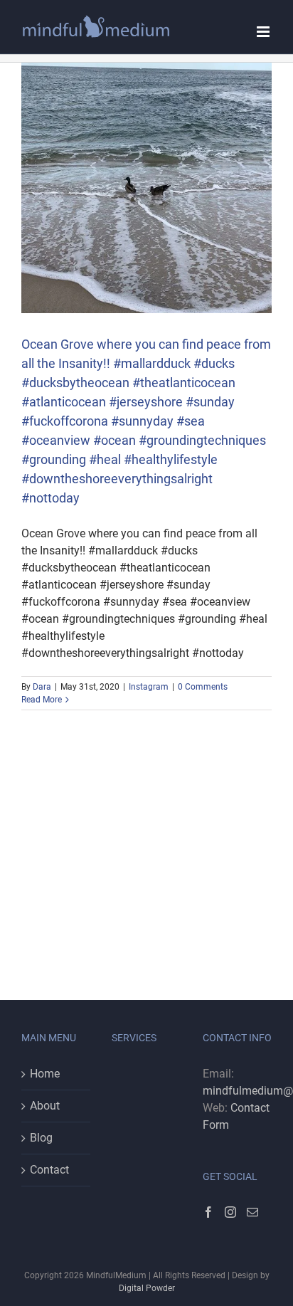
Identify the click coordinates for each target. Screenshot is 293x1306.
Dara (42, 687)
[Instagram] (230, 1212)
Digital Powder (147, 1288)
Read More (41, 700)
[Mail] (252, 1212)
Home (45, 1073)
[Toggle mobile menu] (264, 31)
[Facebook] (208, 1212)
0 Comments (203, 687)
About (45, 1105)
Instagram (149, 687)
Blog (41, 1137)
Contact (49, 1169)
